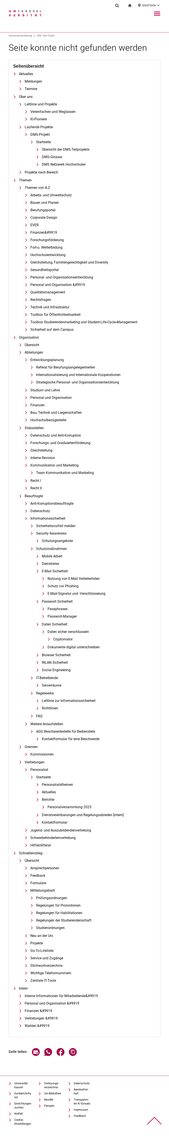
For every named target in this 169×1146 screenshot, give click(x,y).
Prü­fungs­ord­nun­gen (51, 898)
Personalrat (39, 770)
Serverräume (51, 685)
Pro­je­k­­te (36, 943)
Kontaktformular (54, 822)
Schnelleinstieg (30, 853)
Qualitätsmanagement (47, 292)
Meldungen (33, 81)
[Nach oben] (154, 1121)
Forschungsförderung (47, 240)
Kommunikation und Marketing (54, 465)
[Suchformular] (117, 5)
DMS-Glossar (52, 157)
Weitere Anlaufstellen (46, 724)
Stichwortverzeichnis (46, 965)
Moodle (48, 1099)
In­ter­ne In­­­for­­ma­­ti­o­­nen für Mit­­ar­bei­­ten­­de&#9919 (61, 996)
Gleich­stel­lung (41, 450)
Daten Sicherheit (54, 624)
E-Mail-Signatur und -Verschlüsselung (76, 593)
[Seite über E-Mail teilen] (36, 1055)
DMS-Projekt (40, 134)
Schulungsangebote (57, 541)
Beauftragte (34, 496)
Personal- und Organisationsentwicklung (61, 277)
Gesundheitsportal (44, 270)
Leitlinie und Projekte (41, 104)
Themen (25, 180)
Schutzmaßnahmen (51, 549)
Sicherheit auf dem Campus (51, 329)
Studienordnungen (50, 928)
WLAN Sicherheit (55, 662)
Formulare (38, 883)
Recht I (35, 481)
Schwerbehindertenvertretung (53, 838)
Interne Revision (42, 458)
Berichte (48, 799)
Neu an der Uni (41, 936)
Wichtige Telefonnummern (50, 973)
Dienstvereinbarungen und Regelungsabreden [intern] (83, 815)
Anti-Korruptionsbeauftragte (51, 503)
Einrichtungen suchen (22, 1105)
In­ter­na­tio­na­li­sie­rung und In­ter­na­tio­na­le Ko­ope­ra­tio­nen (78, 375)
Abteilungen (34, 352)
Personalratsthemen (57, 785)
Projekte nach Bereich (41, 172)
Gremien (31, 747)
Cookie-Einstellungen (22, 1121)
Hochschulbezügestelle (48, 420)
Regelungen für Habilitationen (59, 913)
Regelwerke (45, 693)
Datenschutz (40, 511)
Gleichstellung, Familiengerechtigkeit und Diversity (69, 262)
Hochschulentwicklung (48, 255)
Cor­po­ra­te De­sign (43, 217)
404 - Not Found (45, 35)
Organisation (29, 337)
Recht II (36, 488)
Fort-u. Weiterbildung (46, 247)
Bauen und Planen (44, 203)
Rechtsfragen (40, 300)
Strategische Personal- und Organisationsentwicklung (77, 382)
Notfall (18, 1113)
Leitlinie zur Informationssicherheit (69, 701)
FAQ (39, 716)
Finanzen (37, 405)
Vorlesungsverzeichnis (51, 1085)
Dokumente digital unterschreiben (74, 647)
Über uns (26, 97)
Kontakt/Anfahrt (22, 1095)
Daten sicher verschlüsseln (68, 632)
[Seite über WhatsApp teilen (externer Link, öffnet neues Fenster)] (48, 1055)
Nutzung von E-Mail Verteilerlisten (74, 579)
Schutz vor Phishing (63, 586)
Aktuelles (26, 74)
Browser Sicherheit (56, 655)
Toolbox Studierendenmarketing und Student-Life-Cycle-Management (83, 322)
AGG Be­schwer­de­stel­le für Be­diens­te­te (65, 731)
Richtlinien (50, 708)
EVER (34, 225)
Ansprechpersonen (44, 868)
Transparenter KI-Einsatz (82, 1101)
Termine (31, 89)
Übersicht (32, 345)
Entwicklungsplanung (47, 360)
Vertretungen (34, 762)
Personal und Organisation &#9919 (57, 285)
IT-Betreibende (47, 678)
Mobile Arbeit (52, 556)
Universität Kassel (21, 1085)
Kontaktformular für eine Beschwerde (70, 739)
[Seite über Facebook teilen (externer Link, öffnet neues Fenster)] (60, 1055)
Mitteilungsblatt (42, 890)
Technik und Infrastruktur (49, 307)
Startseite (43, 142)
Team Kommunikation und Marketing (65, 473)
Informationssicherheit (47, 518)
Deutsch (151, 5)
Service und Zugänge (46, 958)
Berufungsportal (42, 210)
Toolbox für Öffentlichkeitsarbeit (55, 315)
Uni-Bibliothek (52, 1093)
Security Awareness (51, 533)
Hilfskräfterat (40, 845)
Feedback (37, 875)
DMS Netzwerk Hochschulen (64, 164)
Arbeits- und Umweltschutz (51, 195)
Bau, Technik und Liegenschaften (56, 412)
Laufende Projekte (39, 127)
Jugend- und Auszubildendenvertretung (60, 830)
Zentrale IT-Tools (43, 980)
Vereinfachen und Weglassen (52, 112)
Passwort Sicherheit (57, 601)
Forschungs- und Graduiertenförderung (60, 443)
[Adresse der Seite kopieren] (73, 1055)
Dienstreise (50, 564)
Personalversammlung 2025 (69, 807)
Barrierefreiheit (81, 1091)
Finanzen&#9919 (43, 232)
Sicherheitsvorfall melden (55, 526)
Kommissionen (42, 754)
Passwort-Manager (62, 616)
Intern (23, 988)
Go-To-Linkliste (41, 951)
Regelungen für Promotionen (58, 905)
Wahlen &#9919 (37, 1026)
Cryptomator (63, 639)
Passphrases (58, 609)
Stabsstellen (34, 428)
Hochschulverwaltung (20, 35)
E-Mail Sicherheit (55, 571)
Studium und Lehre (45, 390)
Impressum (81, 1109)
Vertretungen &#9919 (41, 1018)
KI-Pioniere (38, 119)
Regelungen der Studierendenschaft (63, 920)
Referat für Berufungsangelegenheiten (65, 367)
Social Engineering (56, 670)
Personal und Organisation (51, 398)
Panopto (49, 1105)
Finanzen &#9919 (38, 1011)
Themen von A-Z (37, 188)
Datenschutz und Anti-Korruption (55, 435)
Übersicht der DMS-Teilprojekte (65, 149)
